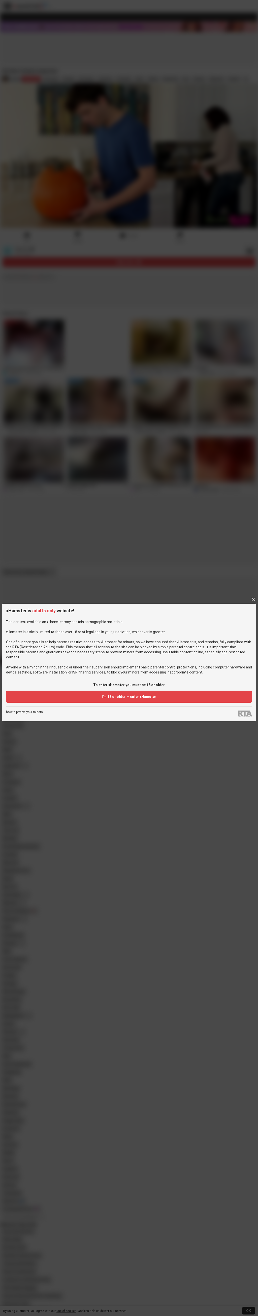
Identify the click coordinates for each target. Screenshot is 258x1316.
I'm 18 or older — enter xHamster (129, 697)
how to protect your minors (24, 712)
